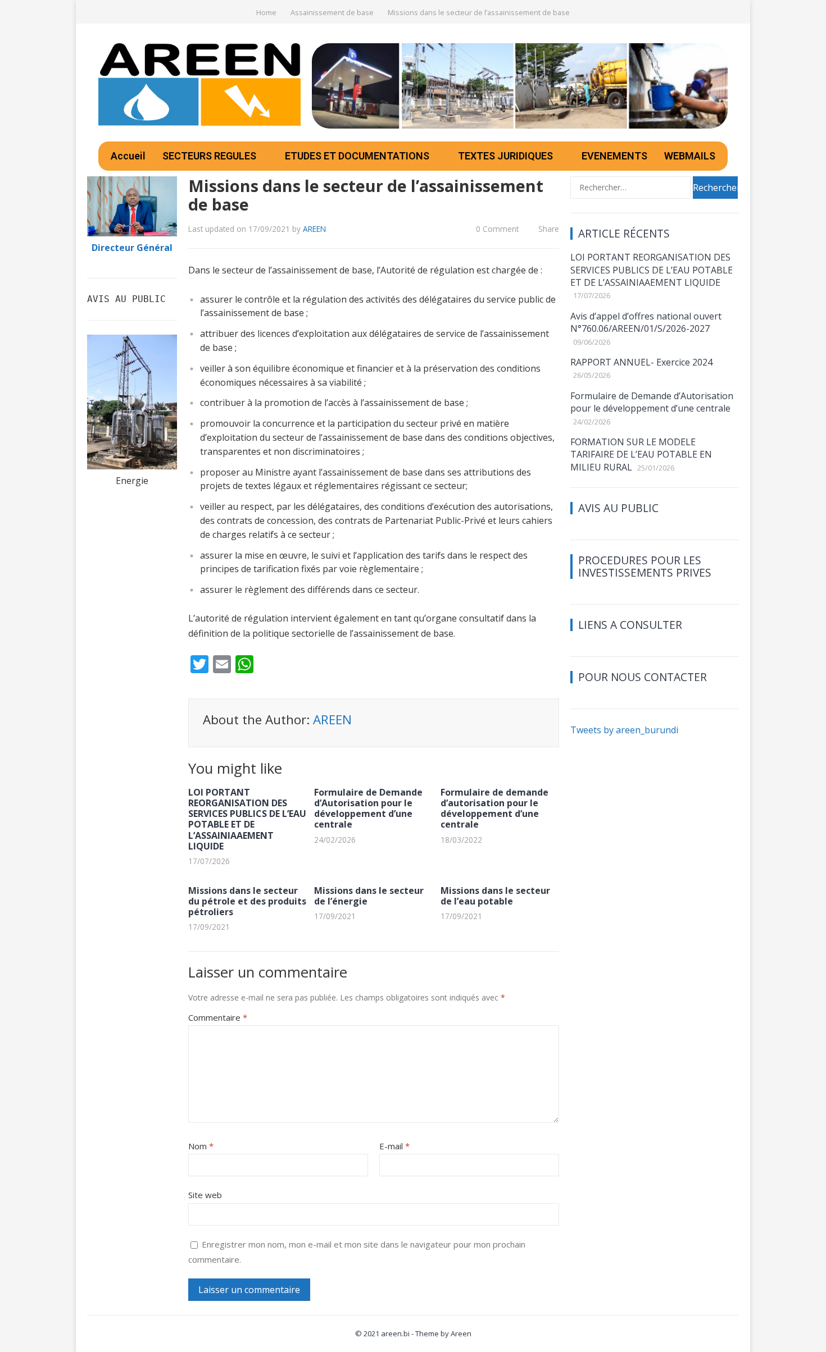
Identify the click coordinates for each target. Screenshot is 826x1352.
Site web (205, 1194)
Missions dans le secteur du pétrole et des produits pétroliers (247, 901)
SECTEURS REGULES (209, 156)
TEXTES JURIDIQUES (505, 156)
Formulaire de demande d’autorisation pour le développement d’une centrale (494, 808)
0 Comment (497, 228)
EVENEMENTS (614, 156)
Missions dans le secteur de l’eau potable (495, 895)
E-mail (394, 1146)
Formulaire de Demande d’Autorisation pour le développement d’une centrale (368, 808)
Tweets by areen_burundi (624, 730)
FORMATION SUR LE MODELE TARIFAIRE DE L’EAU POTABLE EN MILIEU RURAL (641, 454)
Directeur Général (132, 247)
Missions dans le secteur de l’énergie (369, 895)
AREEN (314, 228)
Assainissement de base (332, 12)
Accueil (128, 156)
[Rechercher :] (631, 186)
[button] (215, 156)
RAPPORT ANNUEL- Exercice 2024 (641, 362)
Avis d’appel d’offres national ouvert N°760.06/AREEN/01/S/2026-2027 (645, 322)
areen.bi (395, 1333)
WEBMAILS (689, 156)
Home (266, 12)
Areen (461, 1333)
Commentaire (217, 1017)
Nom (201, 1146)
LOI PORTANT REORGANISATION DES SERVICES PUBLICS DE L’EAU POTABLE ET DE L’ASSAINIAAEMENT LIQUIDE (247, 819)
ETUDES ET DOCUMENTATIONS (357, 156)
